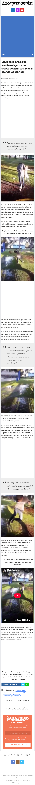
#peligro (16, 695)
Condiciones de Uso (11, 780)
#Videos (25, 693)
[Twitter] (22, 762)
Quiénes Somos (24, 780)
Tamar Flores (7, 78)
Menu (4, 54)
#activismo (7, 695)
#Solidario (15, 693)
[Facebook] (13, 762)
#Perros (6, 693)
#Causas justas (21, 690)
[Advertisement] (17, 33)
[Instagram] (18, 762)
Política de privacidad (18, 783)
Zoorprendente (6, 775)
